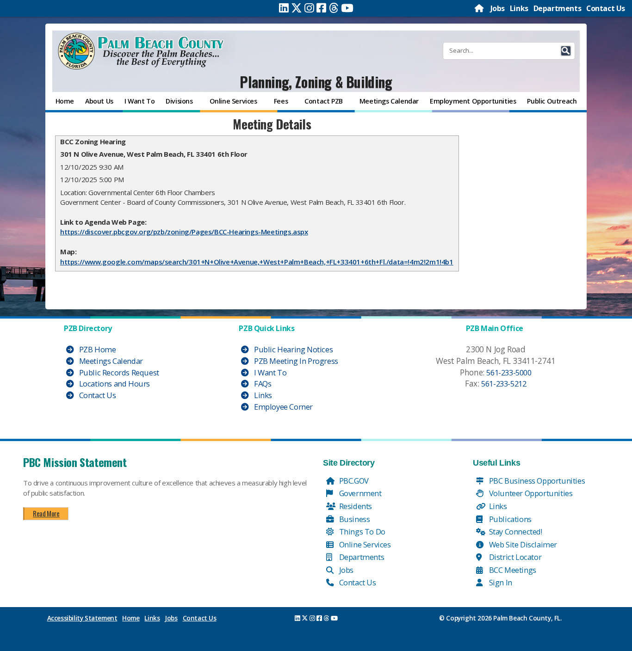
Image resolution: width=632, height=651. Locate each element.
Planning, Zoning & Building (316, 81)
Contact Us (605, 8)
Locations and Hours (113, 383)
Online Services (364, 544)
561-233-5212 (503, 383)
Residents (354, 506)
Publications (509, 519)
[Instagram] (309, 7)
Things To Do (361, 531)
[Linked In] (284, 7)
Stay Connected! (514, 531)
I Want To (269, 372)
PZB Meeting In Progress (295, 361)
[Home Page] (480, 8)
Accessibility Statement (82, 618)
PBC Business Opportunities (536, 480)
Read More (46, 513)
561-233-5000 (508, 372)
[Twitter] (296, 7)
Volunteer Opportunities (529, 493)
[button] (565, 50)
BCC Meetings (511, 570)
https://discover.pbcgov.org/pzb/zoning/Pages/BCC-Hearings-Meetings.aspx (184, 231)
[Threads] (334, 7)
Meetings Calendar (110, 361)
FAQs (261, 383)
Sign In (499, 582)
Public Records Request (118, 372)
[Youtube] (347, 7)
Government (359, 493)
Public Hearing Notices (292, 349)
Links (519, 8)
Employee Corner (282, 406)
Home (130, 618)
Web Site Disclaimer (522, 544)
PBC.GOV (353, 480)
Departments (557, 8)
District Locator (514, 557)
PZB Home (96, 349)
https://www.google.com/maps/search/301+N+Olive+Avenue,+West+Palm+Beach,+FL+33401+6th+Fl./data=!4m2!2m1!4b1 (256, 261)
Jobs (497, 8)
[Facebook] (321, 7)
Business (353, 519)
